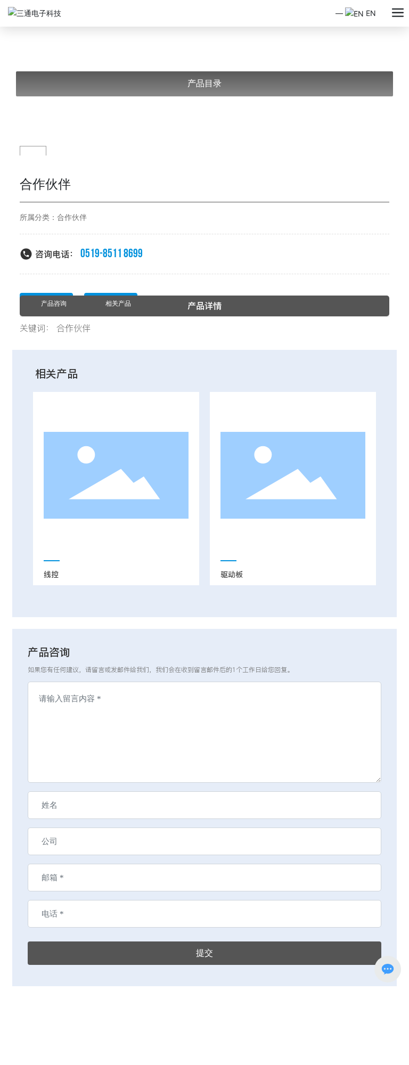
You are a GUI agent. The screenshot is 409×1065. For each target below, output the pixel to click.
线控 (51, 574)
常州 (98, 1046)
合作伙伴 (72, 218)
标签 (118, 1046)
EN (370, 13)
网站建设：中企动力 (61, 1046)
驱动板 (231, 574)
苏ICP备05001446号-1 (65, 1035)
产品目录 (204, 83)
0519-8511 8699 (111, 254)
